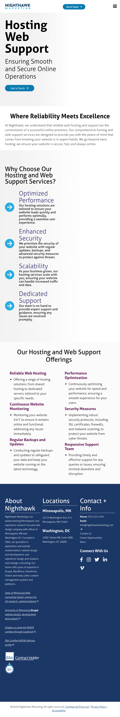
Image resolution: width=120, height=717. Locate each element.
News (83, 542)
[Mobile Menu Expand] (115, 6)
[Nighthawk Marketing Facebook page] (83, 560)
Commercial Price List (77, 706)
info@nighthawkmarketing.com (96, 525)
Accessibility (59, 710)
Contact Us (85, 533)
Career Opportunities (91, 537)
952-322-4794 (96, 516)
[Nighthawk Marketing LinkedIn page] (106, 560)
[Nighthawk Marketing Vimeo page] (83, 569)
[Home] (18, 6)
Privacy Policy (98, 706)
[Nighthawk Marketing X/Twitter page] (98, 560)
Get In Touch (72, 6)
